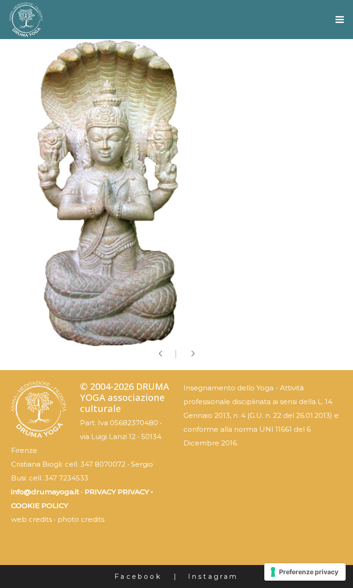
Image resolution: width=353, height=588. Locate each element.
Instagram (213, 576)
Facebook (138, 576)
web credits (31, 519)
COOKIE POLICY (39, 505)
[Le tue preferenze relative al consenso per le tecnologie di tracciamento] (305, 572)
